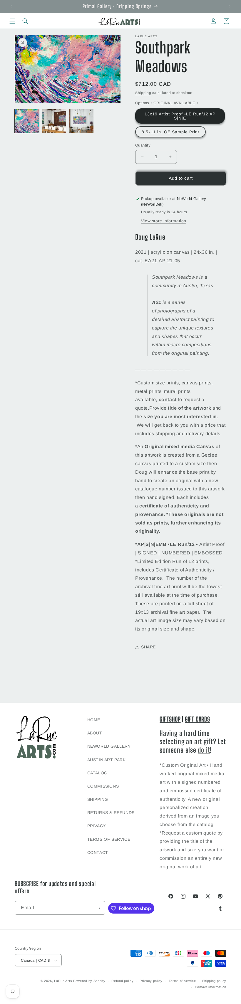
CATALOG (97, 773)
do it (204, 750)
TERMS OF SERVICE (108, 839)
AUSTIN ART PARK (106, 759)
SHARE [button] (148, 647)
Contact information (210, 987)
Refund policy (122, 981)
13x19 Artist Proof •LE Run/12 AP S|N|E (180, 116)
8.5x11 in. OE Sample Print (170, 132)
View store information (163, 220)
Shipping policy (214, 981)
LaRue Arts (63, 981)
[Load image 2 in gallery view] (54, 121)
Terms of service (182, 981)
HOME (93, 719)
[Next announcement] (229, 6)
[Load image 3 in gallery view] (81, 121)
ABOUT (94, 733)
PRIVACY (96, 825)
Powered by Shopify (89, 981)
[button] (12, 21)
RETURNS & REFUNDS (111, 812)
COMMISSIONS (103, 786)
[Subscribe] (98, 908)
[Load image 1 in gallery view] (27, 121)
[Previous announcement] (11, 6)
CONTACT (97, 852)
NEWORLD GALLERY (109, 746)
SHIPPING (97, 799)
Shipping (143, 93)
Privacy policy (151, 981)
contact (168, 399)
